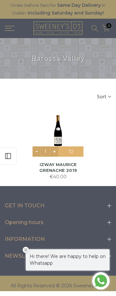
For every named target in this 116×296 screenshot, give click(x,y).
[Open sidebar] (8, 156)
